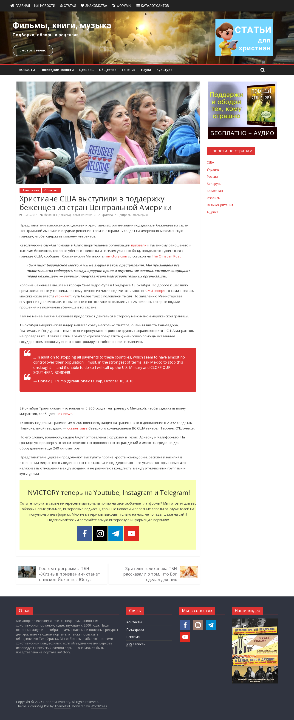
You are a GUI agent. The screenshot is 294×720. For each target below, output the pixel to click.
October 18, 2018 (118, 381)
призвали (139, 245)
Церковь (86, 70)
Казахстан (215, 191)
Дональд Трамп (69, 215)
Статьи (70, 6)
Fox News (64, 413)
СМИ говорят (156, 290)
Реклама (133, 637)
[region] (147, 37)
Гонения (129, 70)
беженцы (50, 215)
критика (86, 215)
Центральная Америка (133, 215)
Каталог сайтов (155, 6)
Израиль (213, 198)
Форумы (124, 6)
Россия (212, 176)
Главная (23, 6)
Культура (164, 70)
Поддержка (135, 629)
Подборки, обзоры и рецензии (46, 34)
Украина (213, 169)
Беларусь (214, 183)
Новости (47, 6)
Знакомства (96, 6)
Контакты (134, 622)
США (97, 215)
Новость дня (30, 190)
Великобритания (220, 205)
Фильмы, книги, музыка (62, 25)
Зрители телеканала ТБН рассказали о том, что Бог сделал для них (150, 574)
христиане (109, 215)
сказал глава (77, 428)
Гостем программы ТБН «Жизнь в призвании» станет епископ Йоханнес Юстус (69, 574)
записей (135, 644)
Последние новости (57, 70)
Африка (212, 212)
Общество (107, 70)
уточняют (63, 296)
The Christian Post (166, 256)
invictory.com (116, 256)
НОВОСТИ (27, 70)
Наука (146, 70)
